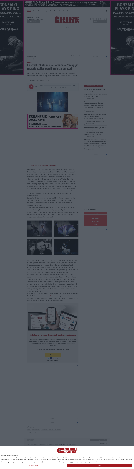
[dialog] (67, 457)
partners (9, 457)
